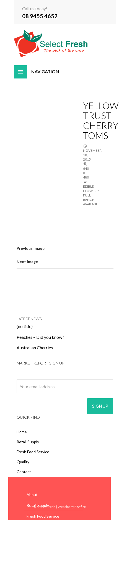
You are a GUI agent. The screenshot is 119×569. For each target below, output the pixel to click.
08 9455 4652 (40, 16)
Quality (23, 461)
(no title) (25, 326)
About (32, 494)
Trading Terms (39, 559)
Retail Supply (28, 441)
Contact (24, 471)
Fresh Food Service (33, 451)
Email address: (30, 375)
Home (22, 431)
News (32, 537)
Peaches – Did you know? (40, 337)
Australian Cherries (35, 347)
